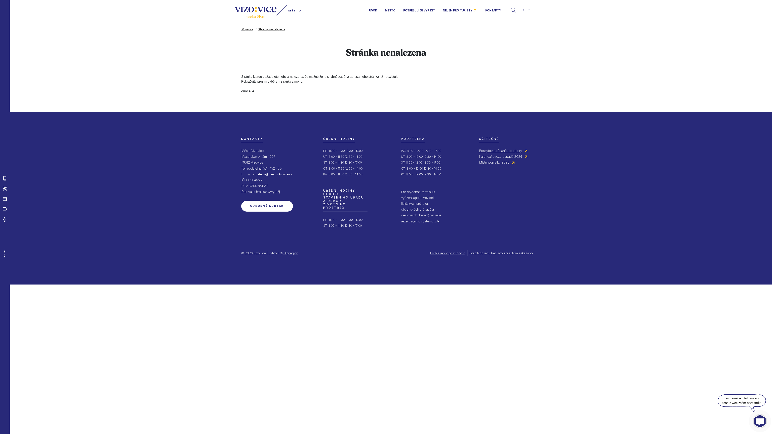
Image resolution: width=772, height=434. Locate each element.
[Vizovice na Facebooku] (4, 219)
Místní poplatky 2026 (494, 162)
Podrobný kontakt (267, 205)
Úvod (373, 10)
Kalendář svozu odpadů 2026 (500, 157)
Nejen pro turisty (457, 10)
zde (436, 221)
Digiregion (290, 253)
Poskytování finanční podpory (500, 151)
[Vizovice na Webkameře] (4, 209)
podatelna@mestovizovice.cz (272, 174)
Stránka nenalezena (271, 29)
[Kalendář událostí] (4, 199)
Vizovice (247, 29)
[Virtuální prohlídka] (4, 188)
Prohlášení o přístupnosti (447, 253)
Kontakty (493, 10)
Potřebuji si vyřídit (419, 10)
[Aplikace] (4, 178)
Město (390, 10)
